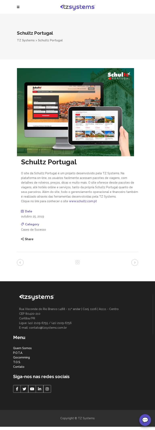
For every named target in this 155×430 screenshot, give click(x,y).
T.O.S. (17, 362)
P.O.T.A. (18, 352)
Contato (18, 366)
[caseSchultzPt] (75, 155)
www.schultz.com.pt (83, 201)
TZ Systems (26, 40)
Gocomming (21, 357)
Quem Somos (22, 348)
